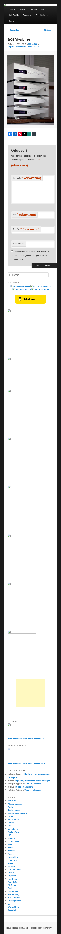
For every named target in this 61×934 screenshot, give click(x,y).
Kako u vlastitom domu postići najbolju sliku (26, 763)
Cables (11, 822)
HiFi (10, 835)
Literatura (12, 860)
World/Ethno (13, 906)
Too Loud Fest (14, 897)
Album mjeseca (15, 803)
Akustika (12, 800)
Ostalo (11, 872)
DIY (9, 825)
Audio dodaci (14, 810)
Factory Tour (13, 832)
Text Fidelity (13, 894)
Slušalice (12, 885)
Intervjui (11, 838)
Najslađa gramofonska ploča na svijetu (32, 780)
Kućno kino (13, 857)
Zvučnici (12, 910)
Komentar (27, 177)
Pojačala (12, 875)
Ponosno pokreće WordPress (42, 927)
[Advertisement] (30, 693)
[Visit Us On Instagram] (40, 286)
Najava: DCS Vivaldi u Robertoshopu (23, 46)
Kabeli (11, 847)
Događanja (13, 828)
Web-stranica (18, 243)
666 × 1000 (32, 44)
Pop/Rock (12, 878)
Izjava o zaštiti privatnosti (17, 927)
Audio (10, 807)
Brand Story (13, 819)
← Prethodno (13, 30)
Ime (24, 214)
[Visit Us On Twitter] (40, 289)
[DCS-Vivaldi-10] (30, 90)
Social (11, 888)
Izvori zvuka (13, 841)
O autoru (12, 21)
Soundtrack (13, 891)
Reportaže (27, 15)
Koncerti (12, 853)
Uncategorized (14, 900)
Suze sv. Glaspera (32, 783)
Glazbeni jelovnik (37, 9)
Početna (12, 9)
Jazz (10, 844)
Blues (10, 816)
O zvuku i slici (14, 869)
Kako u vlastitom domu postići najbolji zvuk (26, 738)
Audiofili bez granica (17, 813)
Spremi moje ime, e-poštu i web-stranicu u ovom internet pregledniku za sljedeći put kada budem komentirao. (30, 255)
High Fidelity (14, 15)
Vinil (10, 903)
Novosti (23, 9)
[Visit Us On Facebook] (20, 286)
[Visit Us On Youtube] (21, 289)
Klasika (11, 850)
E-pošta (26, 229)
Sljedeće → (48, 30)
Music (10, 863)
